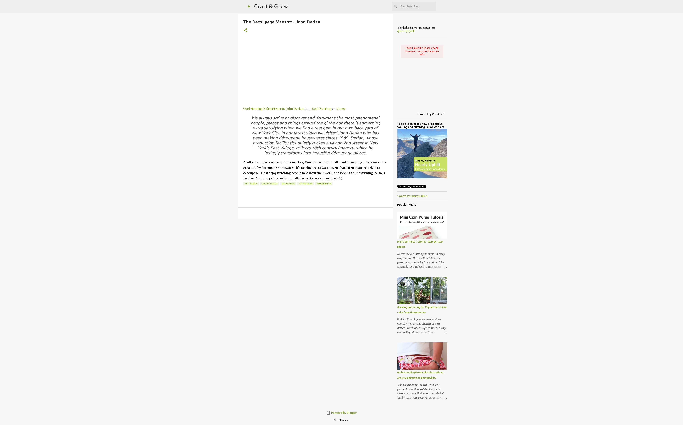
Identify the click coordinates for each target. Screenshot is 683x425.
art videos (251, 183)
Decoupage (288, 183)
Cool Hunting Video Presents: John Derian (273, 108)
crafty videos (269, 183)
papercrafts (324, 183)
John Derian (306, 183)
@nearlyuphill (406, 31)
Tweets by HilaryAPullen (412, 196)
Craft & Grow (271, 6)
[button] (245, 30)
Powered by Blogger (343, 412)
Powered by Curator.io (431, 114)
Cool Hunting (321, 108)
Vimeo (341, 108)
